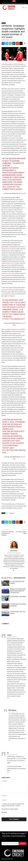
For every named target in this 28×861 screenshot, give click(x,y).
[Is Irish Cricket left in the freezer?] (5, 583)
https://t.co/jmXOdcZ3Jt (13, 319)
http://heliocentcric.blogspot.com (14, 552)
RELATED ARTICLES (7, 578)
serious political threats (8, 275)
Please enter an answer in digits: (10, 809)
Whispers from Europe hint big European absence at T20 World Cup (18, 590)
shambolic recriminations (19, 329)
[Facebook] (3, 43)
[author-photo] (14, 548)
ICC (7, 513)
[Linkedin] (13, 43)
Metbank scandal (18, 350)
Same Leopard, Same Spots (18, 596)
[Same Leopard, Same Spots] (5, 598)
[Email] (21, 43)
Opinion (3, 23)
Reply (8, 698)
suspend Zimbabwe (7, 66)
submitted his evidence (9, 294)
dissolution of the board (8, 273)
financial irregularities (16, 335)
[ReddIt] (17, 43)
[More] (24, 43)
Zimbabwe (11, 513)
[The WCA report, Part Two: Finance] (5, 613)
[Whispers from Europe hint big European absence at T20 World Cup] (5, 590)
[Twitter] (6, 43)
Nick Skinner (6, 39)
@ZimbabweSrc (9, 175)
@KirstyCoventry (10, 168)
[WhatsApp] (10, 43)
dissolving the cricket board (9, 224)
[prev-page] (3, 619)
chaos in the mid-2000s (12, 263)
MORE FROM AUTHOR (19, 578)
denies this (5, 134)
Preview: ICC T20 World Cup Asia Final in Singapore (7, 533)
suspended (5, 115)
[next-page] (5, 619)
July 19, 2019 (22, 193)
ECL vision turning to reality (21, 532)
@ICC (7, 161)
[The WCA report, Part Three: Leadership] (5, 606)
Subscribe (22, 843)
